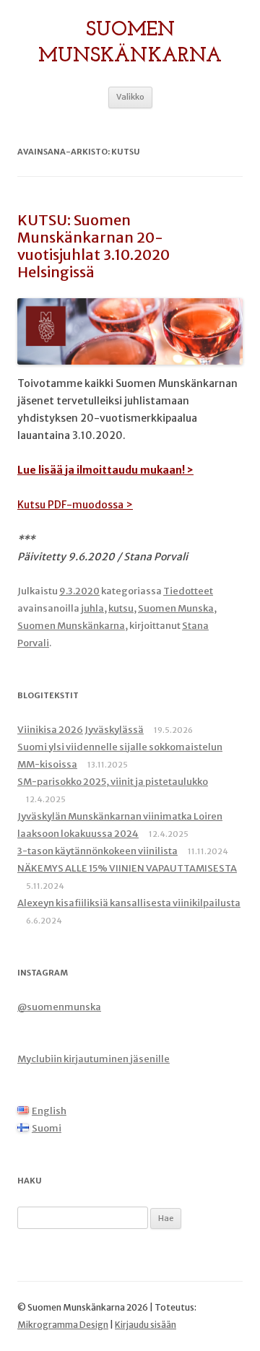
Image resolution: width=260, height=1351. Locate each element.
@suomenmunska (59, 1007)
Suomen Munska (176, 608)
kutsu (121, 608)
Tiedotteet (188, 591)
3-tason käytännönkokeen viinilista (97, 851)
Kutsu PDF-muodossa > (75, 504)
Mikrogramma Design (62, 1324)
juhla (92, 608)
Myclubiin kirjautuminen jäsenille (93, 1059)
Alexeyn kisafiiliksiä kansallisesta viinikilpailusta (128, 903)
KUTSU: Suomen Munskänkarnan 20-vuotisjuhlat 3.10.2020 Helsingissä (93, 246)
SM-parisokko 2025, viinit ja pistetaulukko (112, 782)
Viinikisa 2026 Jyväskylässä (80, 730)
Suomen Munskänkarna (130, 43)
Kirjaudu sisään (145, 1324)
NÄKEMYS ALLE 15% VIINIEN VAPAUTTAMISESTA (127, 868)
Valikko (130, 97)
